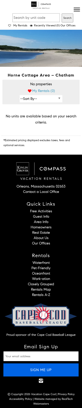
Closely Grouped (41, 284)
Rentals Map (41, 289)
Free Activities (41, 211)
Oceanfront (41, 273)
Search (67, 18)
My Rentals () (43, 91)
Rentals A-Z (41, 295)
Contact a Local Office (41, 192)
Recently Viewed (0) (47, 25)
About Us (41, 238)
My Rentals (20, 25)
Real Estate (41, 232)
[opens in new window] (41, 380)
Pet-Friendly (41, 268)
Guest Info (41, 216)
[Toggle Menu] (77, 9)
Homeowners (41, 227)
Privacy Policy (66, 394)
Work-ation (41, 279)
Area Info (41, 222)
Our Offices (68, 25)
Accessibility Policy (20, 399)
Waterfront (41, 263)
